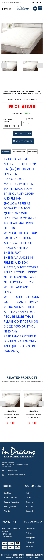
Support (29, 511)
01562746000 (12, 471)
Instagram (30, 537)
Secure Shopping (11, 502)
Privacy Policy (10, 506)
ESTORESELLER (32, 558)
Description (6, 151)
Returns (29, 506)
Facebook (30, 528)
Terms (28, 497)
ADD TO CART (25, 134)
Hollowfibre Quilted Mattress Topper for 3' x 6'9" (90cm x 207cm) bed (33, 414)
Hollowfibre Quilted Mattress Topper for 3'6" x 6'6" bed (11, 414)
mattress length (7, 120)
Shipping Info (32, 151)
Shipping (29, 502)
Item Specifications (19, 151)
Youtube (29, 546)
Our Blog (7, 493)
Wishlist (7, 511)
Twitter (29, 533)
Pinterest (30, 542)
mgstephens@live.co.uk (16, 475)
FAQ (27, 493)
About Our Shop (11, 497)
